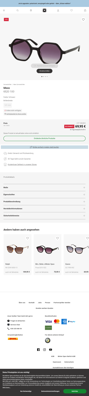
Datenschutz (69, 362)
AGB (52, 356)
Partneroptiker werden (62, 302)
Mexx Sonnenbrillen (19, 84)
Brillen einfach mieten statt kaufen (46, 147)
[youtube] (51, 350)
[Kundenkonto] (58, 10)
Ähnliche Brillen (44, 71)
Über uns (22, 302)
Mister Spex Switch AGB (66, 356)
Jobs (40, 302)
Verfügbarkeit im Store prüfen (16, 114)
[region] (44, 255)
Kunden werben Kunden (44, 308)
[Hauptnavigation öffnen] (4, 10)
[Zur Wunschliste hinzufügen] (83, 19)
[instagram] (44, 350)
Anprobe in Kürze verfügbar (46, 66)
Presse (47, 302)
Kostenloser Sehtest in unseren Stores (22, 164)
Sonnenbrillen (7, 84)
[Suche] (17, 10)
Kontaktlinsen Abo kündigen (63, 367)
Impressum (57, 362)
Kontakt (32, 302)
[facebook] (38, 350)
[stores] (31, 10)
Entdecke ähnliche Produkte (44, 138)
